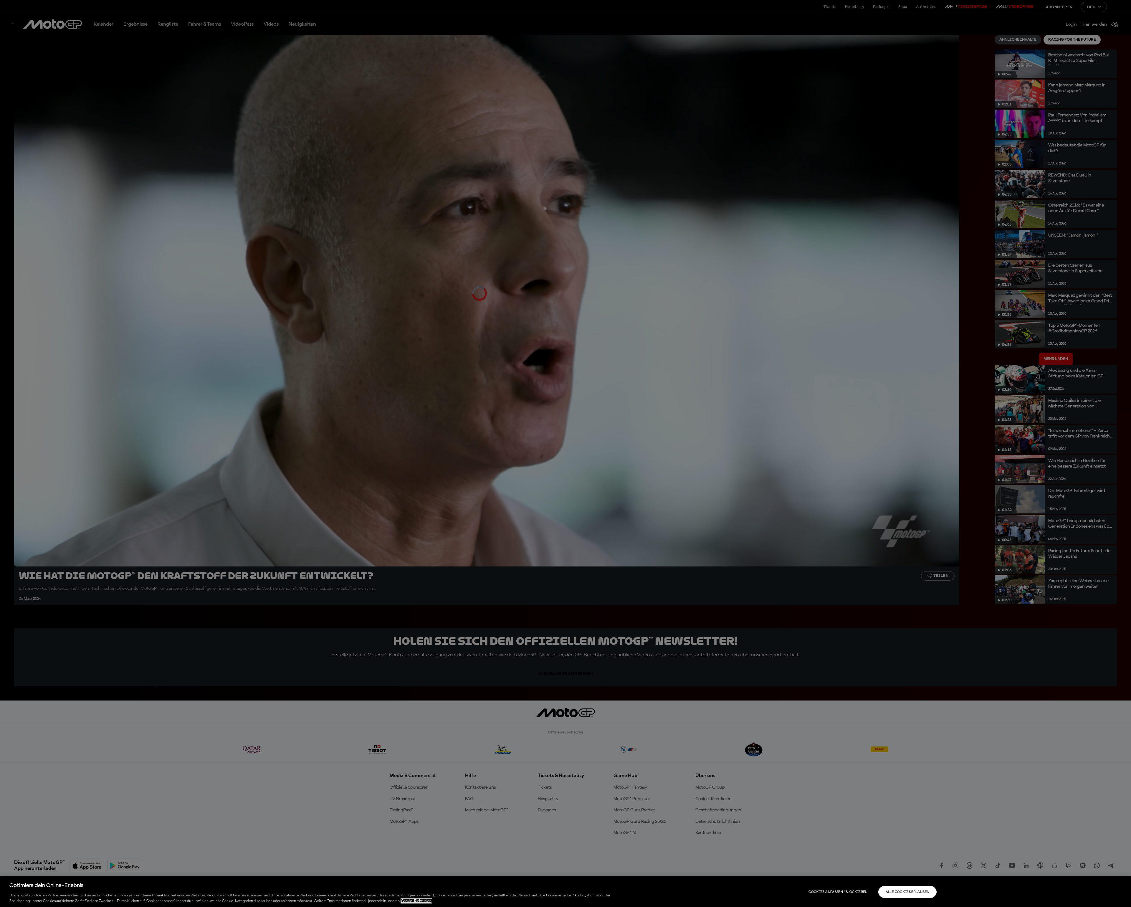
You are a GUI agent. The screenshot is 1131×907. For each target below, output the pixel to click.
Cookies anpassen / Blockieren (837, 892)
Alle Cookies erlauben (908, 892)
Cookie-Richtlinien (416, 901)
